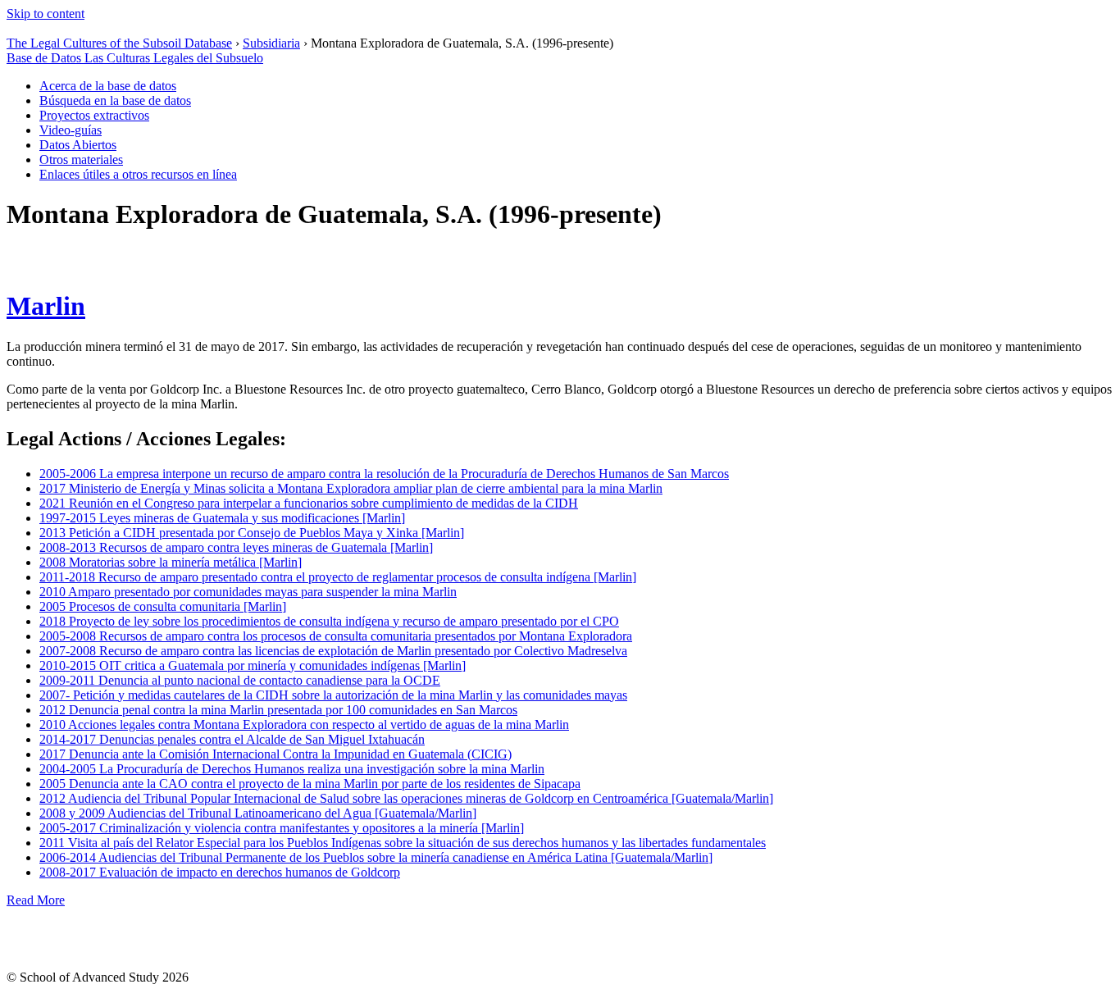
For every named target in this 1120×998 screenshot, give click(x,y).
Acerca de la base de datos (107, 86)
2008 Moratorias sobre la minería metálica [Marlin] (170, 562)
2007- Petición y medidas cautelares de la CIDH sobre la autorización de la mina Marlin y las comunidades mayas (333, 695)
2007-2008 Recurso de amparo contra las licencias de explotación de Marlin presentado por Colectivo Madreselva (333, 651)
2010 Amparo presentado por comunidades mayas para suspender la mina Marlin (248, 592)
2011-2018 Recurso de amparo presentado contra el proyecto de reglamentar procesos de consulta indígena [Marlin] (337, 577)
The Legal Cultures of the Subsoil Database (119, 43)
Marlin (46, 306)
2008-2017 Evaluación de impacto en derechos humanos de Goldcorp (219, 872)
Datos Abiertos (77, 145)
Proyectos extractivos (94, 115)
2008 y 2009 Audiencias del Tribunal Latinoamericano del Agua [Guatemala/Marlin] (257, 813)
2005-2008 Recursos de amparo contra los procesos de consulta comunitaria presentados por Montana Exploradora (335, 636)
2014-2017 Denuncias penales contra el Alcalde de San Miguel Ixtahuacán (232, 739)
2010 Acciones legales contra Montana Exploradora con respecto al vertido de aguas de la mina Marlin (304, 724)
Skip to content (45, 14)
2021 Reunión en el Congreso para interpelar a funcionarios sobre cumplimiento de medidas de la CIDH (308, 503)
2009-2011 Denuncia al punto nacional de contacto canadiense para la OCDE (239, 680)
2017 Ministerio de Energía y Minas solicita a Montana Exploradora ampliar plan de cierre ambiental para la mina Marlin (350, 488)
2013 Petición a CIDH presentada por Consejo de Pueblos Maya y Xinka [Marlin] (251, 533)
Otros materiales (81, 159)
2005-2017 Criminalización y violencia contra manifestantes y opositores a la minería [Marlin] (281, 828)
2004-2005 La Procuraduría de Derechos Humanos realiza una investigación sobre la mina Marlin (291, 769)
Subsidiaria (271, 43)
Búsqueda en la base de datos (115, 100)
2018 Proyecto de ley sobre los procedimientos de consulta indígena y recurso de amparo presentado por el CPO (329, 621)
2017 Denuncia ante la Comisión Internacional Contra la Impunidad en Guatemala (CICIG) (275, 754)
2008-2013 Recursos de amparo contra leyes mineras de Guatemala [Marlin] (236, 547)
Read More (36, 900)
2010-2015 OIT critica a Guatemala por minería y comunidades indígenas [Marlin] (252, 665)
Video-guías (70, 130)
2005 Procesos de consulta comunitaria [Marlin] (162, 606)
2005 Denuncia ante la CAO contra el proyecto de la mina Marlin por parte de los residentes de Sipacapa (309, 784)
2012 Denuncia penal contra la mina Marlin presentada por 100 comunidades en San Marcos (278, 710)
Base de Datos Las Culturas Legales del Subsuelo (135, 58)
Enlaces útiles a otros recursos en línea (138, 174)
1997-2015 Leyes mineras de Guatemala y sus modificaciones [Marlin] (222, 518)
